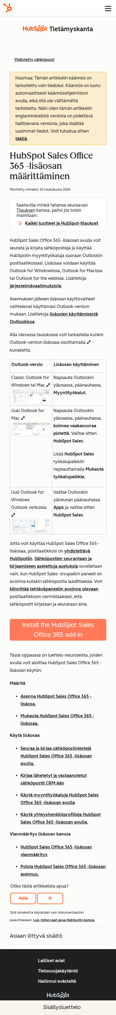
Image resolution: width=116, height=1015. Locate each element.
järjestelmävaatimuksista (35, 285)
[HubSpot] (7, 8)
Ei (50, 898)
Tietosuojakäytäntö (58, 971)
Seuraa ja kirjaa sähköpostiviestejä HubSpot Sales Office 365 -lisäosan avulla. (56, 756)
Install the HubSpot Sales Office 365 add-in (58, 629)
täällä (21, 138)
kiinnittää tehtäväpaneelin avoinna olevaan (54, 589)
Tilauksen (25, 210)
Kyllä (23, 898)
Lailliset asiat (51, 960)
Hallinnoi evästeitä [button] (57, 981)
